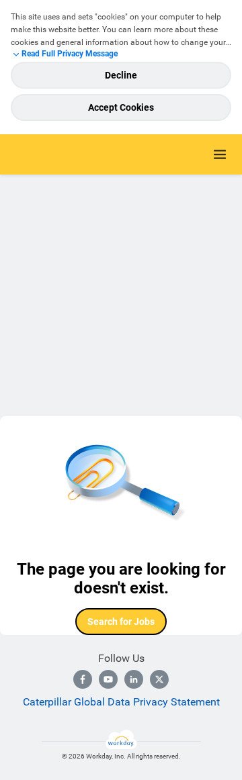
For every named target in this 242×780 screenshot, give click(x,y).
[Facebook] (82, 679)
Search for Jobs (121, 621)
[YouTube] (108, 679)
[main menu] (220, 154)
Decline (121, 75)
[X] (159, 679)
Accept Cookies (121, 107)
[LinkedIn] (133, 679)
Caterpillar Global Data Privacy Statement (121, 701)
